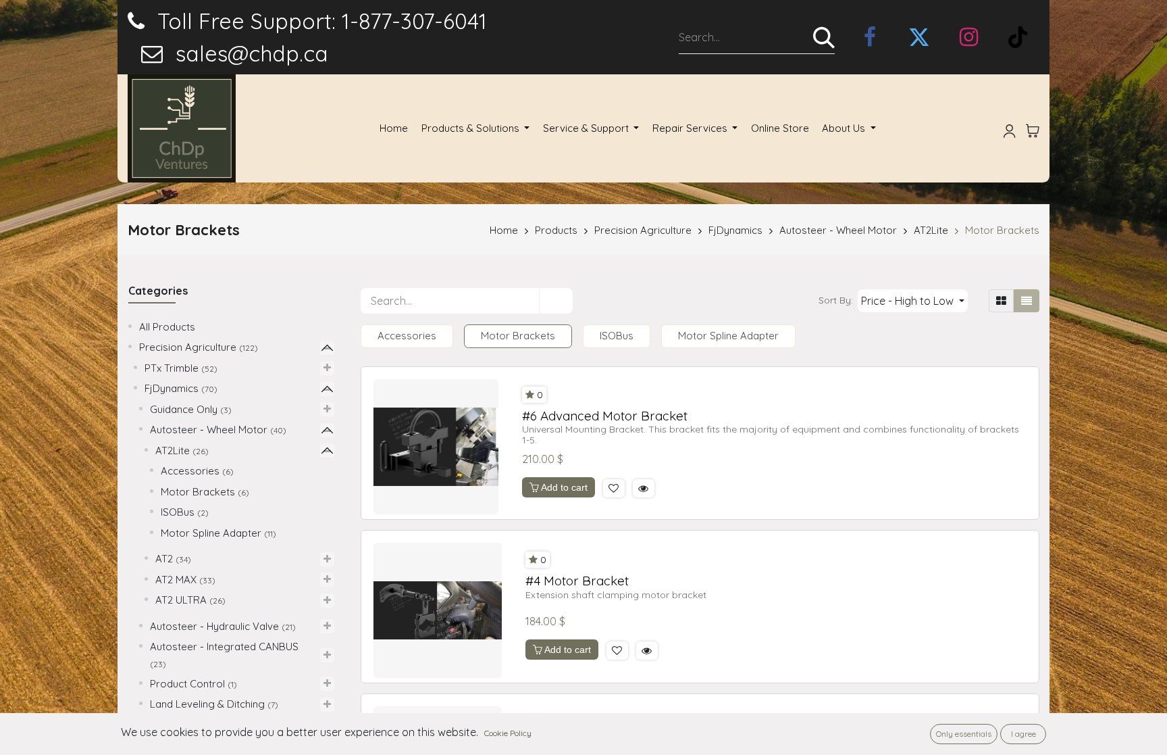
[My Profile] (1010, 128)
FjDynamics (735, 230)
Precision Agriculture (643, 230)
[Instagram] (968, 37)
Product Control (187, 683)
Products (556, 230)
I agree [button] (1023, 734)
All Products (167, 326)
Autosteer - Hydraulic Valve (214, 626)
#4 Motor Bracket (577, 581)
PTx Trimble (172, 368)
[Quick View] (643, 488)
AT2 (164, 558)
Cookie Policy (507, 733)
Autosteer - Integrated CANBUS (224, 646)
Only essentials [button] (963, 734)
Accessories (190, 470)
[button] (913, 300)
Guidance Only (183, 409)
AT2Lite (931, 230)
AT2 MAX (176, 579)
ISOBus (177, 512)
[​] (869, 37)
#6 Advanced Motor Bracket (605, 416)
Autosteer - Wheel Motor (838, 230)
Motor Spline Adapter (211, 533)
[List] (1026, 300)
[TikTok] (1017, 37)
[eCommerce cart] (1032, 128)
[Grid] (1001, 300)
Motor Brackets (1002, 230)
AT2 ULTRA (181, 599)
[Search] (824, 37)
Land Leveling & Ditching (207, 704)
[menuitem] (394, 128)
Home (504, 230)
